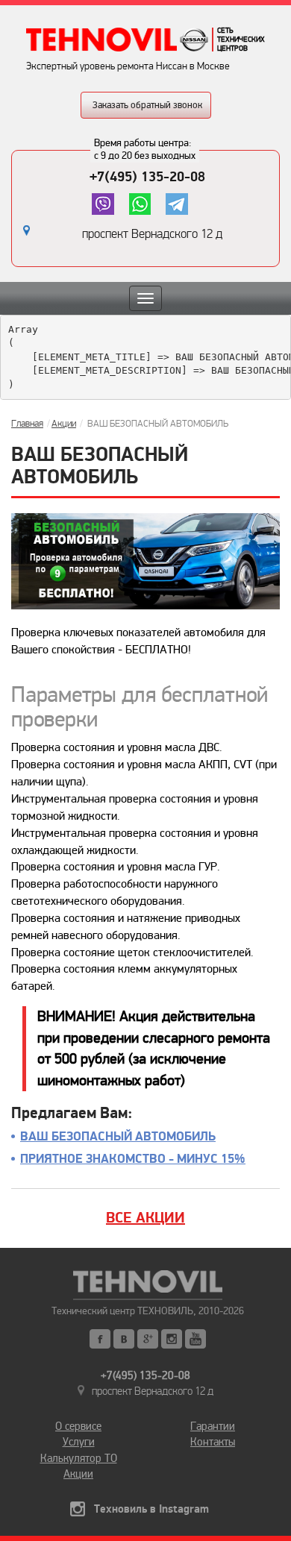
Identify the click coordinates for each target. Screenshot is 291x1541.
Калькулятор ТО (78, 1458)
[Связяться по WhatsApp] (140, 204)
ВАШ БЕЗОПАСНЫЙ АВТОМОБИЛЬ (118, 1137)
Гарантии (212, 1426)
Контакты (212, 1442)
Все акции (145, 1218)
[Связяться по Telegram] (176, 204)
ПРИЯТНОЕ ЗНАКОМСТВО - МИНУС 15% (132, 1159)
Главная (27, 424)
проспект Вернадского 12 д (152, 234)
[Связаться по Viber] (102, 204)
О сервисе (78, 1426)
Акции (63, 424)
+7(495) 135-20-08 (147, 177)
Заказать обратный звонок (147, 105)
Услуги (79, 1442)
